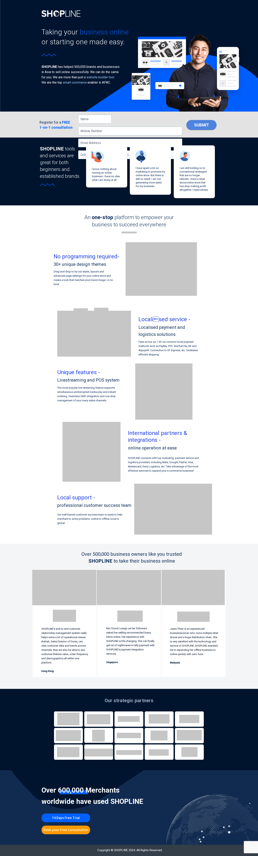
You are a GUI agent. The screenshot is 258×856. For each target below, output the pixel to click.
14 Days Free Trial (66, 818)
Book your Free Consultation (65, 830)
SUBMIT (201, 125)
